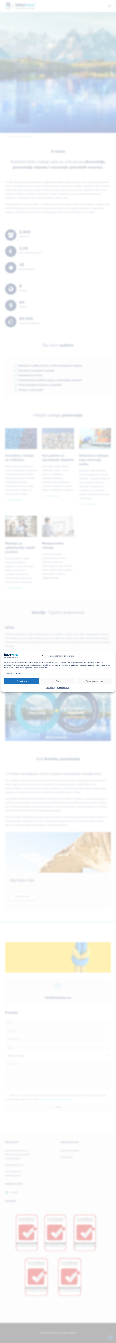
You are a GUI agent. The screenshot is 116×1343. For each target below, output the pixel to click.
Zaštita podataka (63, 688)
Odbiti (58, 681)
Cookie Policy (50, 688)
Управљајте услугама (13, 673)
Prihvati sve (22, 681)
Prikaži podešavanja (94, 681)
